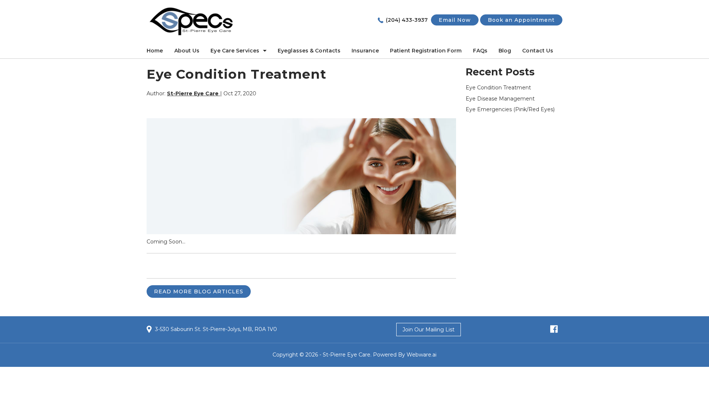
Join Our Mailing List (429, 329)
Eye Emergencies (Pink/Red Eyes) (510, 109)
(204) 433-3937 (407, 20)
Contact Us (537, 50)
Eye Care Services (234, 50)
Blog (505, 50)
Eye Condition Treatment (498, 87)
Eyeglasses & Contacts (309, 50)
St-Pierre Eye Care (346, 354)
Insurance (365, 50)
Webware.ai (421, 354)
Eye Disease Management (500, 98)
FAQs (480, 50)
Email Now (455, 20)
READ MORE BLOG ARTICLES (198, 291)
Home (155, 50)
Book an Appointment (521, 20)
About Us (187, 50)
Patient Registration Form (426, 50)
